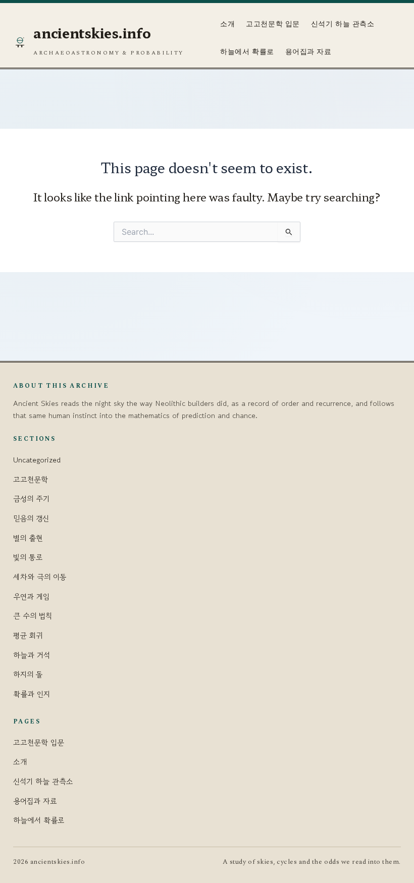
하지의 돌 (28, 674)
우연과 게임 (31, 596)
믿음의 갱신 (31, 518)
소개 (227, 24)
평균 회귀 (27, 635)
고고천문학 (30, 479)
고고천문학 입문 (272, 24)
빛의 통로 (28, 557)
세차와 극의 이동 (40, 577)
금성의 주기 (31, 498)
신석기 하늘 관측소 (343, 24)
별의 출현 (27, 538)
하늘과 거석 (31, 655)
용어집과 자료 (308, 51)
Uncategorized (37, 459)
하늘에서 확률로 (247, 51)
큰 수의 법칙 (32, 615)
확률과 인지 (31, 694)
